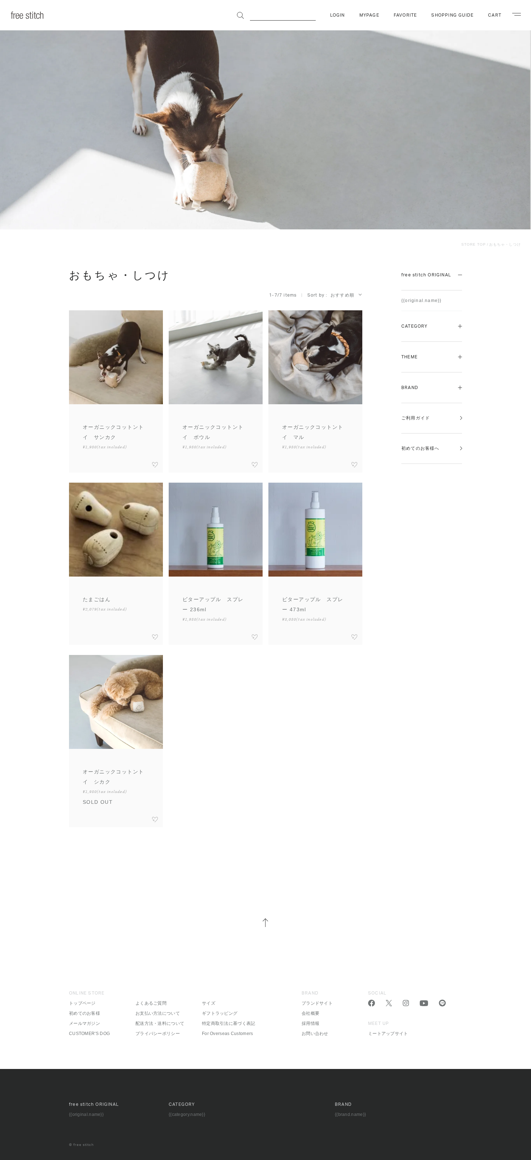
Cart (494, 15)
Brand (409, 387)
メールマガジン (84, 1023)
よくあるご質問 (151, 1003)
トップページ (82, 1003)
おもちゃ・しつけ (505, 244)
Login (337, 15)
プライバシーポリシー (157, 1033)
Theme (409, 357)
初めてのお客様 (84, 1013)
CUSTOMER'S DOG (89, 1033)
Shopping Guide (452, 15)
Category (414, 326)
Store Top (473, 244)
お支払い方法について (157, 1013)
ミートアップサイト (388, 1033)
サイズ (208, 1003)
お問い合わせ (315, 1033)
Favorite (405, 15)
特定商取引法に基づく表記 (228, 1023)
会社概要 (310, 1013)
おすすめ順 (342, 295)
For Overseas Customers (227, 1033)
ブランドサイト (317, 1003)
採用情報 (310, 1023)
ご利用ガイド (415, 418)
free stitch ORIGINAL (426, 275)
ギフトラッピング (219, 1013)
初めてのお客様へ (420, 448)
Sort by (315, 295)
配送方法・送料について (159, 1023)
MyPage (369, 15)
